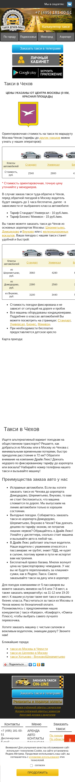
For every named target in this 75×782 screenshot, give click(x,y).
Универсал (53, 164)
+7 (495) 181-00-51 (53, 12)
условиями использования (44, 757)
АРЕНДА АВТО (33, 732)
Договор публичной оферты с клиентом (37, 711)
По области (57, 739)
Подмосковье (28, 36)
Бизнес (31, 324)
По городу (10, 36)
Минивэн (44, 324)
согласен (40, 765)
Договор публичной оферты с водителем (37, 707)
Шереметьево (54, 227)
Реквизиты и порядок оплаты (37, 701)
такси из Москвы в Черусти (29, 648)
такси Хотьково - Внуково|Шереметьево (37, 656)
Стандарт (31, 164)
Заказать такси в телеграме (40, 48)
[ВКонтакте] (30, 664)
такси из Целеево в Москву (29, 653)
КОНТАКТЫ (35, 738)
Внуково (28, 231)
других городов (49, 137)
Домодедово (10, 231)
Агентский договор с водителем (37, 715)
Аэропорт (65, 36)
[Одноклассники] (39, 664)
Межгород (47, 36)
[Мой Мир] (43, 664)
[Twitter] (34, 664)
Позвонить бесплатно (57, 17)
